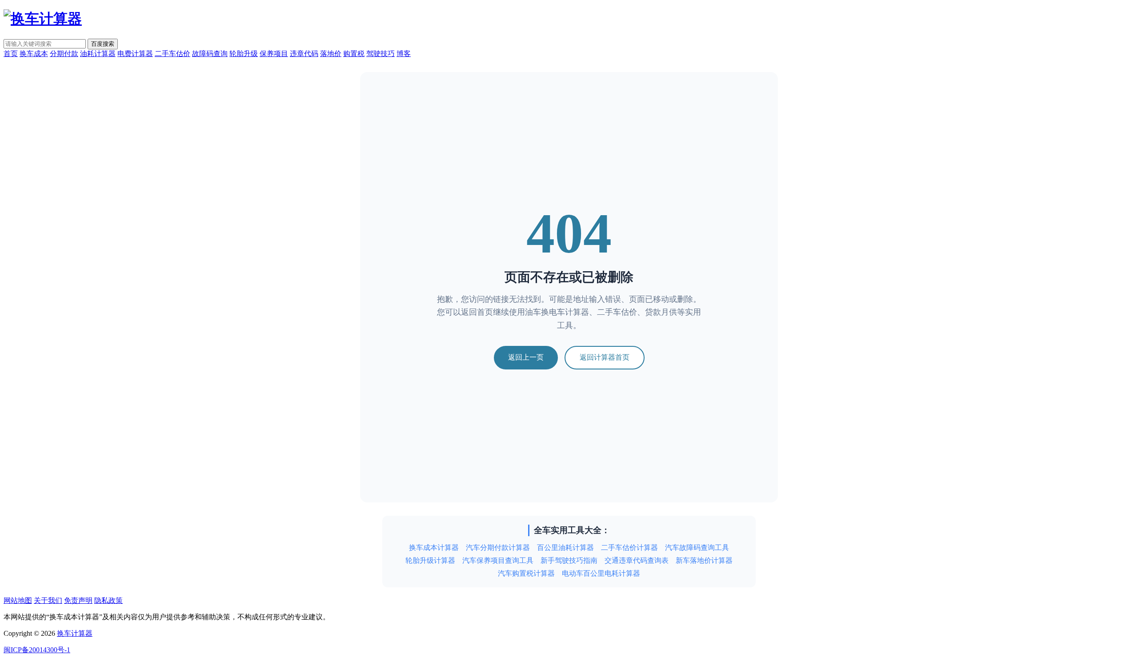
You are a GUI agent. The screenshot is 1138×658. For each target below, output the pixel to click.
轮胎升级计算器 (430, 560)
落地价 (330, 53)
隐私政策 (108, 600)
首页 (11, 53)
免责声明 (78, 600)
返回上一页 (526, 357)
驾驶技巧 (380, 53)
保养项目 (274, 53)
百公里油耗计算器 (565, 547)
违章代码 (304, 53)
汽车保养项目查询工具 (497, 560)
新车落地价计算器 (704, 560)
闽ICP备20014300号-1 (37, 650)
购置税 (354, 53)
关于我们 (48, 600)
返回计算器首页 (604, 357)
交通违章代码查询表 (637, 560)
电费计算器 (135, 53)
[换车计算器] (43, 19)
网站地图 (18, 600)
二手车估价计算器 (629, 547)
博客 (404, 53)
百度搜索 (102, 43)
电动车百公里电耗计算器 (601, 573)
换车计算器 (74, 633)
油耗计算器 (98, 53)
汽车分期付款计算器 (498, 547)
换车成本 (34, 53)
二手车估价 (172, 53)
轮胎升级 (243, 53)
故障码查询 (210, 53)
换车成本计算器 (434, 547)
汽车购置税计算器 (526, 573)
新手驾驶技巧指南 (569, 560)
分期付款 (64, 53)
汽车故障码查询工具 (697, 547)
